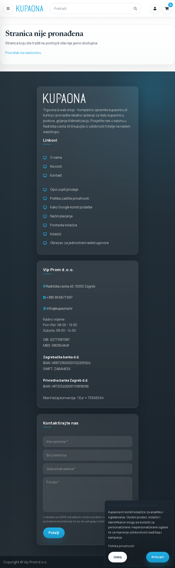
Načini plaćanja (61, 216)
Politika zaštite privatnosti (69, 198)
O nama (55, 157)
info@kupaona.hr (60, 308)
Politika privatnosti (121, 546)
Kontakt (55, 175)
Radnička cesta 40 (59, 286)
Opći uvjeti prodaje (63, 189)
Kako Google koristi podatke (70, 207)
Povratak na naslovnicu (23, 52)
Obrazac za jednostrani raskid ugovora (79, 243)
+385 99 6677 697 (59, 297)
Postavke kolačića (63, 225)
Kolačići (55, 234)
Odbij (118, 557)
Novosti (55, 166)
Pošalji (53, 532)
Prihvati (158, 557)
